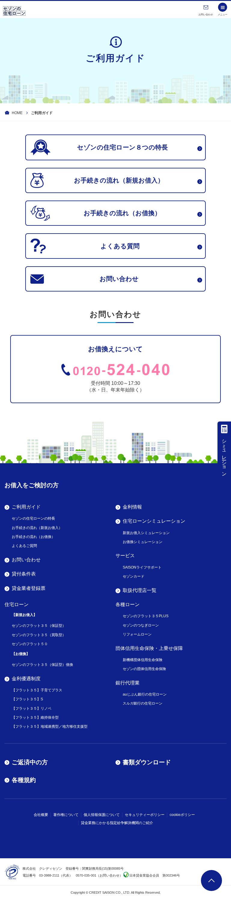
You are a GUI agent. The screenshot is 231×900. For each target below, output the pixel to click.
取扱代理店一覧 (139, 590)
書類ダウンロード (147, 762)
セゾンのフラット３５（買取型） (39, 635)
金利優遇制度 (26, 678)
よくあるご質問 (24, 546)
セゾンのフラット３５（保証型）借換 (42, 665)
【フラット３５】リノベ (31, 708)
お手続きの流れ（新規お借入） (37, 528)
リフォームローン (137, 634)
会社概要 (41, 815)
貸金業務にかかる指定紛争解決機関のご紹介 (117, 823)
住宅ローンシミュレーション (154, 521)
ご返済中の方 (30, 762)
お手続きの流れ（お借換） (33, 537)
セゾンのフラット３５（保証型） (39, 626)
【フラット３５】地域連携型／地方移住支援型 (50, 726)
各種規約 (24, 780)
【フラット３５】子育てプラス (37, 690)
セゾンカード (133, 576)
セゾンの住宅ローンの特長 (33, 518)
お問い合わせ (26, 559)
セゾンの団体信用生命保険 (144, 669)
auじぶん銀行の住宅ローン (145, 694)
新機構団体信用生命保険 (142, 660)
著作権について (66, 815)
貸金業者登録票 (28, 588)
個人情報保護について (102, 815)
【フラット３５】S (27, 699)
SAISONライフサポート (142, 567)
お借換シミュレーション (142, 542)
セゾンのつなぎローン (141, 625)
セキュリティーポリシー (145, 815)
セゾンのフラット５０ (30, 644)
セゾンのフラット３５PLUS (145, 616)
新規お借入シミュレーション (146, 533)
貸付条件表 (24, 573)
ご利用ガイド (26, 506)
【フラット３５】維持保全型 (35, 717)
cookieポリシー (182, 815)
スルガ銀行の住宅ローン (142, 703)
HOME (17, 113)
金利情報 (132, 506)
